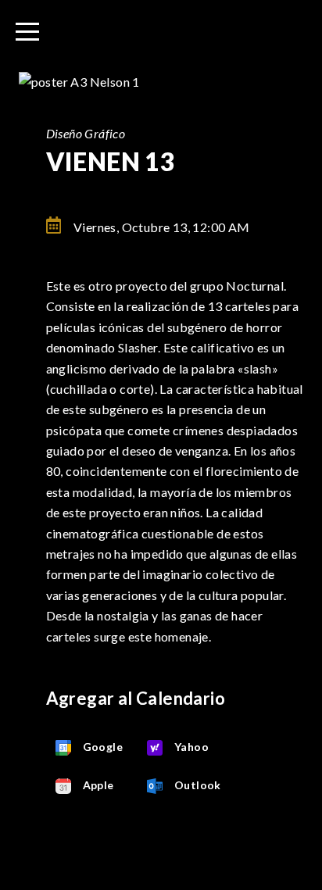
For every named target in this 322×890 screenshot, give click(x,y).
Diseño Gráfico (86, 133)
